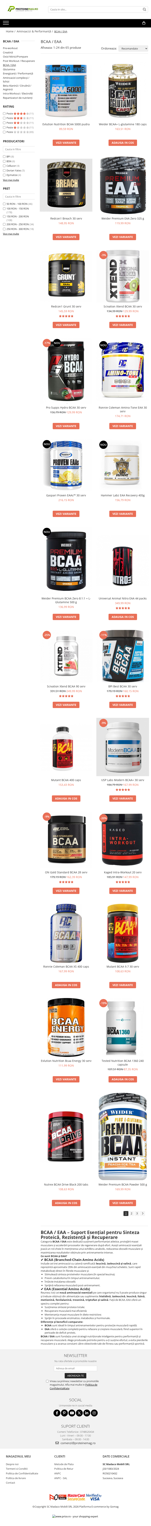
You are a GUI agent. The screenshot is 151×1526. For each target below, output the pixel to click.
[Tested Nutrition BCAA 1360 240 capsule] (122, 1027)
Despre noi (12, 1464)
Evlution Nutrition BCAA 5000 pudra (66, 124)
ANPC (57, 1473)
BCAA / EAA (9, 65)
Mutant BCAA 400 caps (66, 780)
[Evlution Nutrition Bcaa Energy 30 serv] (66, 1027)
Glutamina (9, 69)
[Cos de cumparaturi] (144, 23)
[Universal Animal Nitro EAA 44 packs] (122, 560)
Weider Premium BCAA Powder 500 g (123, 1184)
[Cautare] (144, 9)
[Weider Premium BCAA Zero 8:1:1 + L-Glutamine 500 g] (66, 561)
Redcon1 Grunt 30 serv (66, 306)
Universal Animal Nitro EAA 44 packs (123, 598)
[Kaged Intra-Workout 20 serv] (122, 840)
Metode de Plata (64, 1464)
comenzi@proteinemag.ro (78, 1443)
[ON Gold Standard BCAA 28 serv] (66, 839)
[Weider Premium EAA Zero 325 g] (122, 185)
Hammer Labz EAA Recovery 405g (123, 495)
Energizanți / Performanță (18, 73)
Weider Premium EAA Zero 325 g (122, 218)
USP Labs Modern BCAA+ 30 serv (122, 780)
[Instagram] (94, 1413)
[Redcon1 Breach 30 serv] (66, 185)
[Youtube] (71, 1413)
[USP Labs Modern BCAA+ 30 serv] (122, 747)
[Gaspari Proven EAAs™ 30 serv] (66, 465)
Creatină (8, 52)
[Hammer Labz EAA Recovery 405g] (122, 465)
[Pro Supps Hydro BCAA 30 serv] (66, 371)
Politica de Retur (63, 1468)
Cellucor (11, 165)
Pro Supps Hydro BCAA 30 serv (66, 407)
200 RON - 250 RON (17, 224)
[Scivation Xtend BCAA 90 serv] (66, 656)
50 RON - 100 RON (17, 204)
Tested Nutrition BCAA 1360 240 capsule (123, 1062)
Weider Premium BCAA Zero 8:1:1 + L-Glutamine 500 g (66, 600)
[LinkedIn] (86, 1413)
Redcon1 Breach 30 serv (66, 218)
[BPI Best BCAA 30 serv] (122, 656)
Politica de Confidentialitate (22, 1473)
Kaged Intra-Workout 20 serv (123, 872)
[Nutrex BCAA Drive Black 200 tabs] (66, 1136)
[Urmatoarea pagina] (142, 1213)
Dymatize (11, 175)
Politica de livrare (16, 1478)
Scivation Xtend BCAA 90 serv (66, 686)
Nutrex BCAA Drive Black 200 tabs (66, 1184)
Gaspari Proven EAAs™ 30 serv (66, 495)
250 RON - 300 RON (17, 229)
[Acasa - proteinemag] (22, 9)
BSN (8, 161)
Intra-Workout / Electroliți (18, 93)
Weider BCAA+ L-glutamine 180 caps (123, 124)
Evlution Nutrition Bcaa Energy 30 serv (66, 1061)
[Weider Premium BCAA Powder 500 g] (122, 1136)
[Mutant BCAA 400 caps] (66, 747)
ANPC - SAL (60, 1478)
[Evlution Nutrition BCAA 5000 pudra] (66, 91)
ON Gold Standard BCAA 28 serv (66, 872)
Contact (10, 1482)
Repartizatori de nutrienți (17, 98)
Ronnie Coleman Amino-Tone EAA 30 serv (123, 409)
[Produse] (6, 24)
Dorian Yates (13, 170)
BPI (8, 156)
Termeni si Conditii (17, 1468)
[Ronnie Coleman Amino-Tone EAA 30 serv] (122, 370)
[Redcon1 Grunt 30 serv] (66, 276)
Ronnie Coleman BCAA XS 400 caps (66, 966)
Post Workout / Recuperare (19, 61)
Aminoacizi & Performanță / (35, 31)
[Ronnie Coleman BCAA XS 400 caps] (66, 933)
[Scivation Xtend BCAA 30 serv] (122, 276)
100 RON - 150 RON (17, 208)
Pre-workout (10, 48)
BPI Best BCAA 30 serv (122, 686)
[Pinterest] (64, 1413)
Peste (10, 113)
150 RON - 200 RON (17, 216)
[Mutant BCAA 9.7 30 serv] (122, 933)
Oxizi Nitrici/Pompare (15, 56)
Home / (11, 31)
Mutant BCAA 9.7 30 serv (123, 966)
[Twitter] (79, 1413)
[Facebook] (56, 1413)
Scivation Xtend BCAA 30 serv (123, 306)
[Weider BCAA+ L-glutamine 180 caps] (122, 90)
